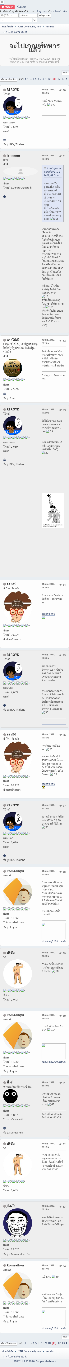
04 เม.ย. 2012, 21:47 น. (48, 1016)
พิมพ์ (65, 72)
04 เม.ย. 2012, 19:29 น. (48, 411)
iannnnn (13, 155)
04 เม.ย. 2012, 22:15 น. (48, 1207)
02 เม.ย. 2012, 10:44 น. (48, 157)
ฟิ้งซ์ (9, 1082)
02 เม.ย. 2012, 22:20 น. (48, 341)
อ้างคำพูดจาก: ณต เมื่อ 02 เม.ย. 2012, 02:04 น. (52, 171)
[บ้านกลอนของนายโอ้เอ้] (4, 394)
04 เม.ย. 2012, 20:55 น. (48, 872)
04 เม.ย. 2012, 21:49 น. (48, 1084)
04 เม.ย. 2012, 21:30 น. (48, 954)
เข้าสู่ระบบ (41, 11)
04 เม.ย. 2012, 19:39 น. (48, 656)
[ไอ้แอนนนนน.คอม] (4, 196)
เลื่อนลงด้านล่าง (8, 79)
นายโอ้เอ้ (13, 340)
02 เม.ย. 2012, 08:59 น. (48, 91)
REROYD (13, 89)
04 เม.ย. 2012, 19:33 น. (48, 585)
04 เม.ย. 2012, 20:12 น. (48, 807)
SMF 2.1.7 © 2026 (24, 1361)
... (31, 79)
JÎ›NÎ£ (11, 1206)
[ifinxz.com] (4, 1128)
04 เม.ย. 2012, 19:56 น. (48, 736)
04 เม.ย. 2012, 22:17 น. (48, 1267)
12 (59, 79)
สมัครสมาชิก (60, 11)
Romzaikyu (15, 871)
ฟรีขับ (11, 952)
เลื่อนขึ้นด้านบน (8, 1343)
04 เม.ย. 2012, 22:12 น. (48, 1145)
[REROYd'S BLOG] (4, 140)
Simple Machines (46, 1361)
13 (63, 79)
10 (49, 79)
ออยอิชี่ (11, 584)
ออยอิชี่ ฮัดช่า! (48, 613)
